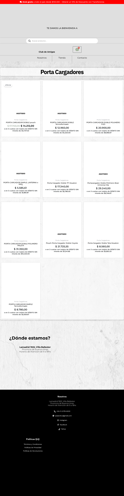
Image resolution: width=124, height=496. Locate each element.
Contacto (82, 58)
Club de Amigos (47, 52)
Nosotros (41, 58)
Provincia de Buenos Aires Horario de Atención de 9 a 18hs (35, 349)
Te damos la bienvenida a (62, 28)
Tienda (62, 58)
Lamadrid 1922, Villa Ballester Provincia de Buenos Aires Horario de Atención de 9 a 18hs (62, 403)
